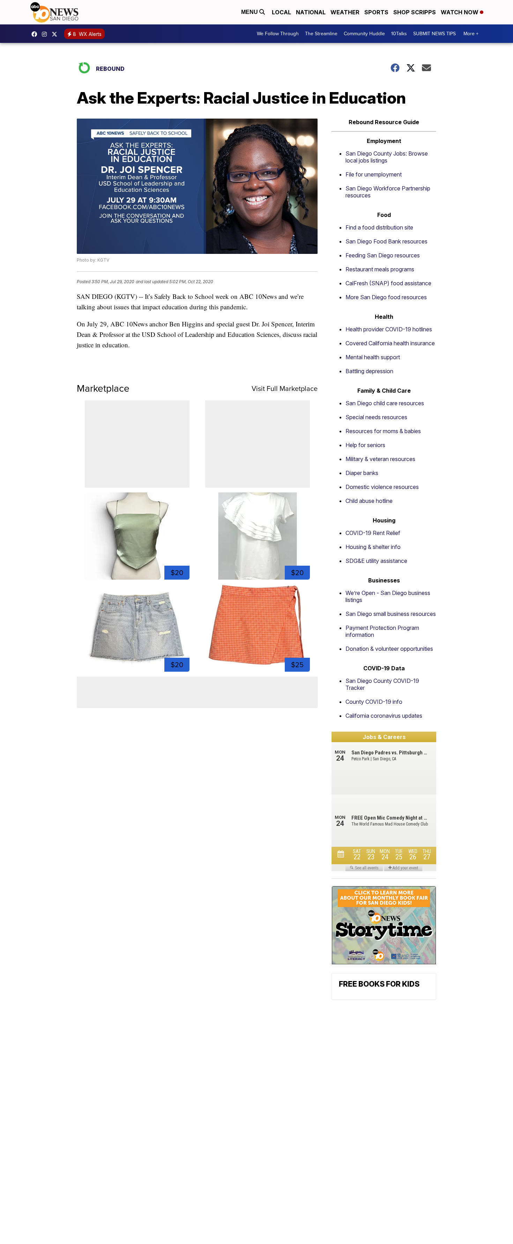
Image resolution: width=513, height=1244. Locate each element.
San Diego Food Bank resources (386, 241)
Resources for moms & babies (383, 431)
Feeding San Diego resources (382, 255)
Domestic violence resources (382, 486)
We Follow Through (278, 33)
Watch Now (460, 12)
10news (56, 34)
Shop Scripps (414, 12)
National (311, 12)
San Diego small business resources (390, 613)
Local (281, 12)
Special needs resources (376, 417)
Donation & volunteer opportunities (389, 648)
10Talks (399, 33)
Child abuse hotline (369, 500)
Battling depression (369, 371)
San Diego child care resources (384, 403)
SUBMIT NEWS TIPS (434, 33)
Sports (376, 12)
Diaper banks (361, 472)
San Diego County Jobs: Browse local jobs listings (386, 157)
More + (470, 33)
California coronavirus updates (383, 715)
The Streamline (321, 33)
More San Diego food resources (386, 297)
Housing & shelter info (373, 546)
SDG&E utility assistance (376, 560)
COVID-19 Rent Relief (372, 532)
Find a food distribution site (379, 227)
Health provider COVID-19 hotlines (388, 329)
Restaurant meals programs (379, 269)
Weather (344, 12)
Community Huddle (364, 33)
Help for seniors (365, 445)
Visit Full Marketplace (285, 388)
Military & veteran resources (380, 458)
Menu (250, 12)
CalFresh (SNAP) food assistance (388, 283)
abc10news (35, 34)
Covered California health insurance (390, 343)
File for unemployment (373, 174)
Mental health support (372, 357)
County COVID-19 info (373, 701)
